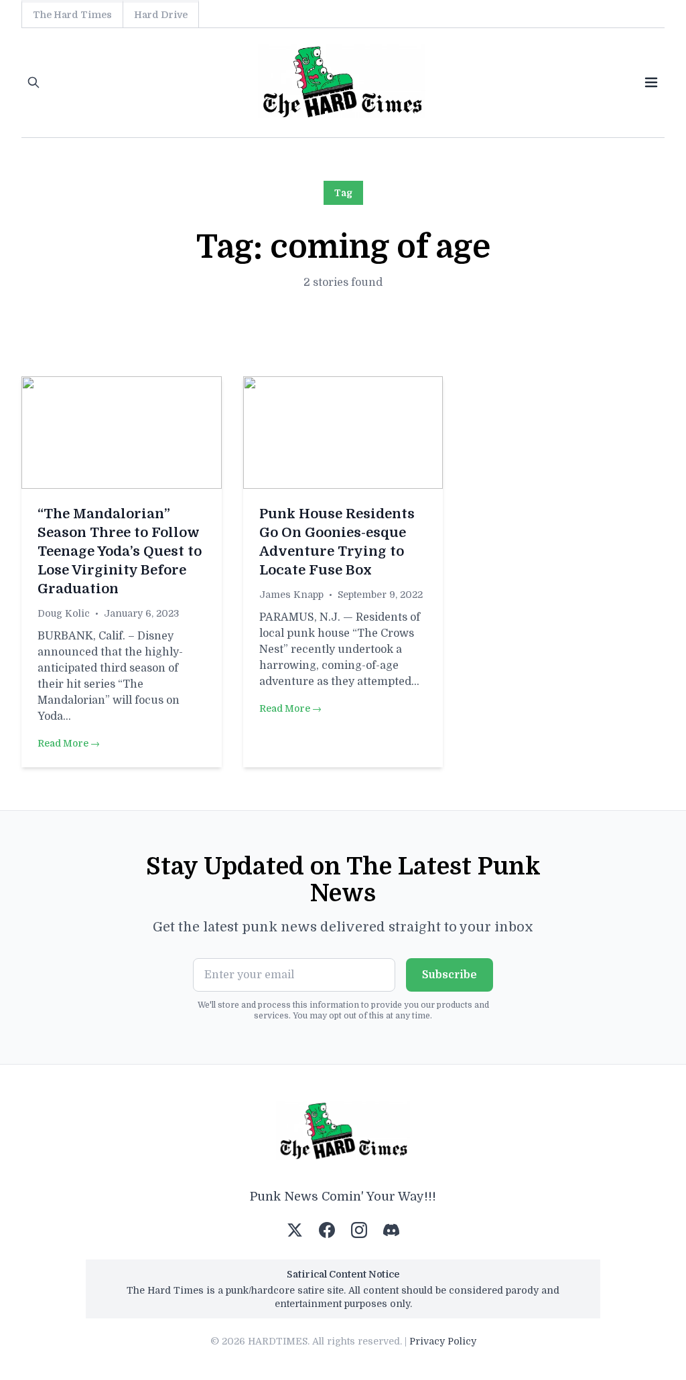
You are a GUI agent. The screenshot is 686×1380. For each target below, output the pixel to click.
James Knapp (291, 594)
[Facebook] (327, 1230)
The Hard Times (72, 14)
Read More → (69, 743)
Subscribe (449, 975)
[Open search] (33, 82)
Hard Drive (161, 14)
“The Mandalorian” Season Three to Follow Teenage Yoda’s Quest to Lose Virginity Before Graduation (120, 551)
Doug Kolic (64, 613)
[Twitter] (295, 1230)
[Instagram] (359, 1230)
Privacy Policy (442, 1341)
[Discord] (391, 1230)
